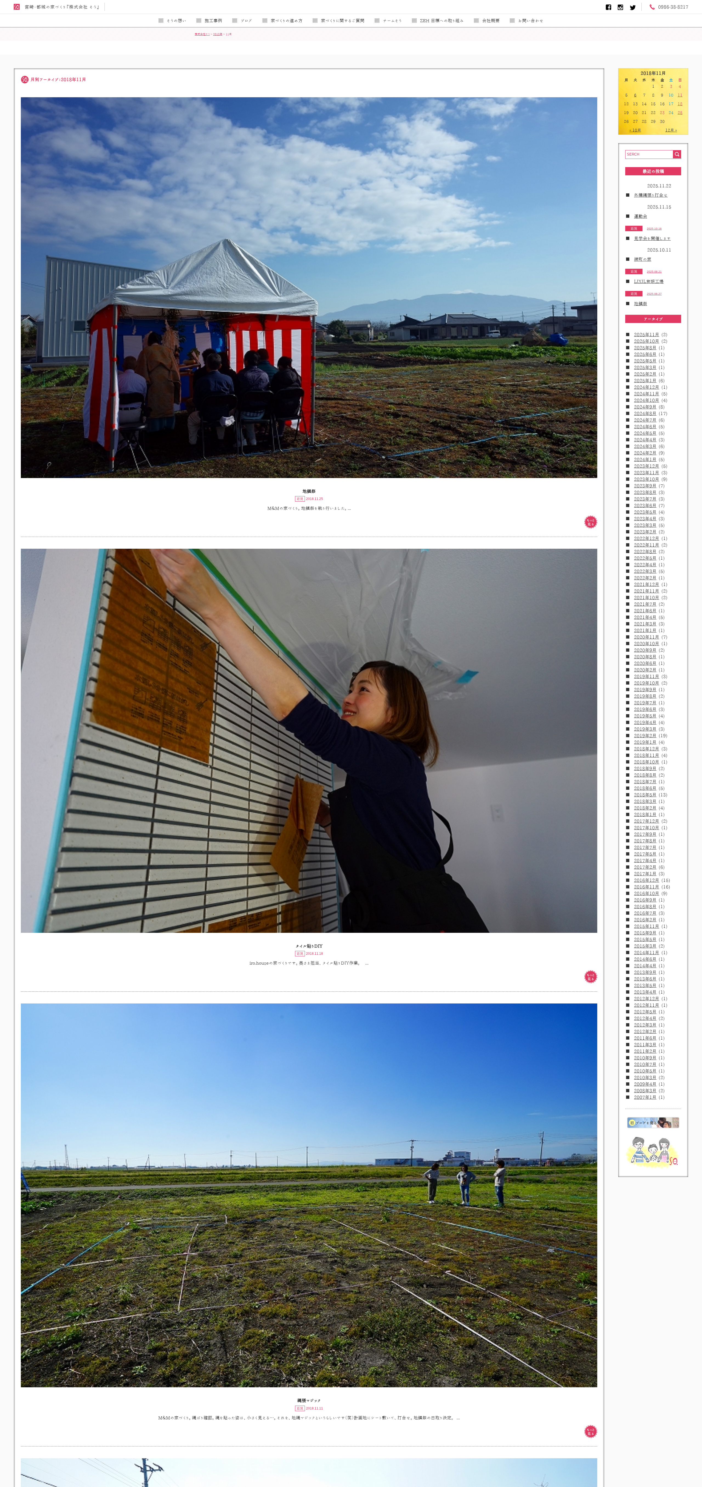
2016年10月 (646, 893)
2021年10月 (646, 597)
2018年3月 (645, 801)
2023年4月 (645, 518)
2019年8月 (645, 696)
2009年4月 (645, 1084)
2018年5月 (645, 795)
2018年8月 (645, 775)
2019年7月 (645, 702)
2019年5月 (645, 716)
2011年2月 (645, 1051)
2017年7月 (645, 847)
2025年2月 (645, 374)
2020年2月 (645, 670)
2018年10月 (646, 762)
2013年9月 (645, 972)
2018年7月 (645, 781)
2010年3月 (645, 1077)
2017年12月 (646, 821)
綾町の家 (642, 259)
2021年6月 (645, 610)
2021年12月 (646, 584)
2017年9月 (645, 834)
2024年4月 (645, 439)
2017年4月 (645, 860)
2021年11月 (646, 591)
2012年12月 (646, 998)
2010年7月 (645, 1064)
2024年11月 (646, 393)
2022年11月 (646, 545)
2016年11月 (646, 887)
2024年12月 (646, 387)
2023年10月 (646, 479)
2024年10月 (646, 400)
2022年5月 (645, 558)
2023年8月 (645, 492)
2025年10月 (646, 341)
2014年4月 (645, 965)
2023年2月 (645, 532)
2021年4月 (645, 617)
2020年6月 (645, 663)
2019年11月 (646, 676)
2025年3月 (645, 367)
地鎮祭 (640, 303)
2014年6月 (645, 959)
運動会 (640, 216)
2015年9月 (645, 933)
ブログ (246, 20)
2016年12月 (646, 880)
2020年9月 (645, 650)
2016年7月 (645, 913)
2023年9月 (645, 486)
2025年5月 (645, 361)
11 (680, 95)
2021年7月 (645, 604)
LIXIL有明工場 (649, 281)
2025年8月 (645, 347)
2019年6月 (645, 709)
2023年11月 (646, 472)
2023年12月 (646, 466)
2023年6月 (645, 505)
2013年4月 (645, 992)
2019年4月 (645, 722)
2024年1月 (645, 459)
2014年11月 (646, 952)
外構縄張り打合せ (651, 195)
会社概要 (491, 20)
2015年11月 (646, 926)
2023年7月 (645, 499)
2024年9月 (645, 407)
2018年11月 (646, 755)
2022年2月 (645, 578)
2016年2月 (645, 919)
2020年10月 (646, 643)
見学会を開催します (652, 238)
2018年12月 (646, 749)
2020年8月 (645, 656)
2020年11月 (646, 637)
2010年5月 (645, 1071)
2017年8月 (645, 841)
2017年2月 (645, 867)
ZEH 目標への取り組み (442, 20)
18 (680, 104)
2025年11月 (646, 334)
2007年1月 (645, 1097)
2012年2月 (645, 1031)
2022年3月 (645, 571)
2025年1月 (645, 380)
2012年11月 (646, 1005)
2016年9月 (645, 900)
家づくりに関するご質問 (342, 20)
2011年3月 (645, 1044)
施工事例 (213, 20)
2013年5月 (645, 985)
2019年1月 (645, 742)
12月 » (671, 130)
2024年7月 (645, 420)
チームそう (392, 20)
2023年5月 (645, 512)
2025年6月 (645, 354)
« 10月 (635, 130)
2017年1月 (645, 873)
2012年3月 (645, 1025)
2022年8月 (645, 551)
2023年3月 (645, 525)
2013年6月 (645, 979)
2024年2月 (645, 453)
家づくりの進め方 (286, 20)
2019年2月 (645, 735)
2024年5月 (645, 433)
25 (680, 113)
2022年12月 (646, 538)
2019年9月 (645, 689)
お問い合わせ (531, 20)
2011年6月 (645, 1038)
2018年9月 (645, 768)
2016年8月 (645, 906)
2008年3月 (645, 1090)
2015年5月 (645, 939)
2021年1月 (645, 630)
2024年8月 (645, 413)
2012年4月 (645, 1018)
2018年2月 (645, 808)
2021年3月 (645, 624)
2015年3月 (645, 946)
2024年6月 (645, 426)
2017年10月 (646, 827)
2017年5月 (645, 854)
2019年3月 (645, 729)
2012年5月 (645, 1012)
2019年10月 (646, 683)
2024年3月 (645, 446)
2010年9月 (645, 1058)
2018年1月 (645, 814)
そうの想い (176, 20)
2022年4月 (645, 564)
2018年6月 (645, 788)
